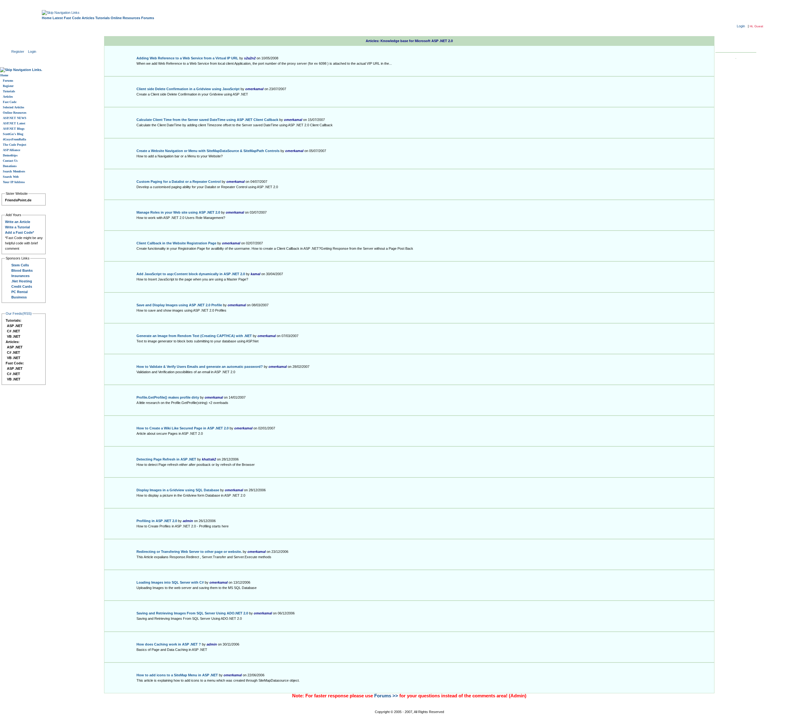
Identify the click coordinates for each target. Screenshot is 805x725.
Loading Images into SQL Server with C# (170, 582)
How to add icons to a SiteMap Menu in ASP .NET (177, 675)
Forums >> (386, 695)
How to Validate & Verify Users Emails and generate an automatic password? (199, 366)
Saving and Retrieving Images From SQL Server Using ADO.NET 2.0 (192, 613)
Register (17, 51)
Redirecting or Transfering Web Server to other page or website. (189, 551)
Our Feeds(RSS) (19, 313)
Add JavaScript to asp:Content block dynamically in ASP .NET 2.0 (190, 274)
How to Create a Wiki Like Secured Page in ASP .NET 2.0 (182, 428)
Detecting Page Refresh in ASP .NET (166, 459)
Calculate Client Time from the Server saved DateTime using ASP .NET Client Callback (207, 120)
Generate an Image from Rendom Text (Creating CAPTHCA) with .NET (194, 336)
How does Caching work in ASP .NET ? (168, 644)
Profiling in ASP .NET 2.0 (156, 521)
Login (741, 26)
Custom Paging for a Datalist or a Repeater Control (178, 181)
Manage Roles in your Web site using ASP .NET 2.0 (178, 212)
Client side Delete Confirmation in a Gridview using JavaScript (188, 89)
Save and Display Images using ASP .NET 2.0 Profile (179, 305)
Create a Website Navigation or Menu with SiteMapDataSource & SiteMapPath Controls (208, 151)
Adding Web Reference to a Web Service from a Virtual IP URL (187, 58)
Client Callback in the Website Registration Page (176, 243)
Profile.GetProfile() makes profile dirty (167, 397)
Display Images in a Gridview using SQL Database (177, 490)
